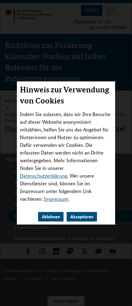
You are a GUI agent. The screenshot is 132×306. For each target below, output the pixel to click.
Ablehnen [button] (51, 217)
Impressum (56, 199)
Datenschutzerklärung (43, 176)
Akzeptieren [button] (81, 217)
